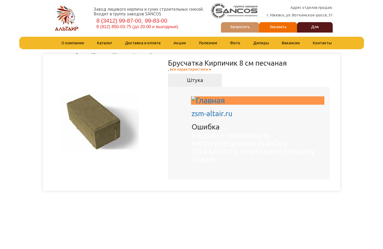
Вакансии (291, 43)
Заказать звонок (278, 30)
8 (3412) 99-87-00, (119, 20)
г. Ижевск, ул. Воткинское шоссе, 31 (300, 15)
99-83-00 (157, 20)
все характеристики (189, 69)
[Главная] (208, 100)
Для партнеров (315, 30)
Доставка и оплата (142, 43)
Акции (180, 43)
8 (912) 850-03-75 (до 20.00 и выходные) (138, 26)
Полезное (208, 43)
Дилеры (261, 43)
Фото (235, 43)
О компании (72, 43)
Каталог (104, 43)
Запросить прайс (240, 30)
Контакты (322, 43)
